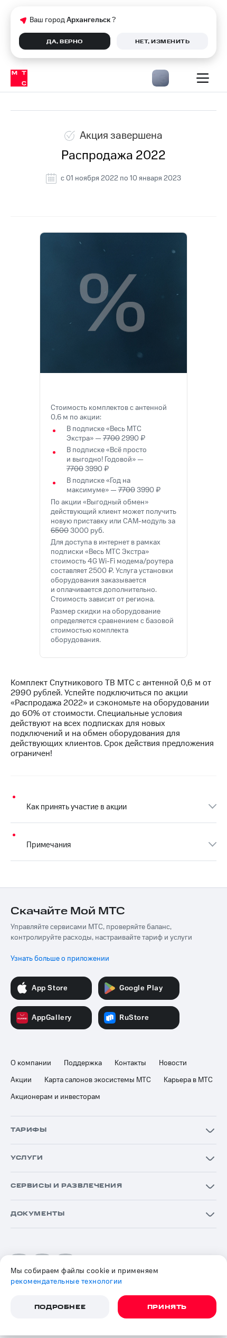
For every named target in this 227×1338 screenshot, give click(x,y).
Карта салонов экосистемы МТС (97, 1080)
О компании (31, 1063)
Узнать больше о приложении (60, 958)
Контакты (130, 1063)
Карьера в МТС (188, 1080)
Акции (21, 1080)
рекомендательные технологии (66, 1281)
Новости (173, 1063)
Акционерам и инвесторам (55, 1097)
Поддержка (83, 1063)
